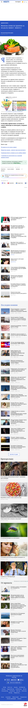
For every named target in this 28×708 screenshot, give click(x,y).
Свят (12, 321)
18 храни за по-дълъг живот (9, 147)
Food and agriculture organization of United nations (14, 111)
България (12, 312)
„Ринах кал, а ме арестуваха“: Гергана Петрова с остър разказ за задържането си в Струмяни (18, 378)
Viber (4, 183)
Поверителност (23, 697)
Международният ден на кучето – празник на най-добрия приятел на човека (18, 596)
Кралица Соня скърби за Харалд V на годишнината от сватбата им (18, 243)
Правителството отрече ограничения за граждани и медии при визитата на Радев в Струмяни (19, 387)
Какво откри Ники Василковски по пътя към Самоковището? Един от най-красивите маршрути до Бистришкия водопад (18, 606)
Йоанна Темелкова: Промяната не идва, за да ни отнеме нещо (18, 631)
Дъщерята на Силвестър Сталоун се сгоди (17, 622)
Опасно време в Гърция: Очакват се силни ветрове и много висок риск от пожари (18, 318)
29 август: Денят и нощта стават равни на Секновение (18, 438)
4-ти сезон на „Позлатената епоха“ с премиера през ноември (13, 477)
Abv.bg (4, 687)
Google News (20, 183)
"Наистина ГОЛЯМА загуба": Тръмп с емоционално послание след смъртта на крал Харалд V (18, 430)
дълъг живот (11, 169)
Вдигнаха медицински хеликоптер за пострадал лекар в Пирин (17, 362)
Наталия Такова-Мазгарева (7, 32)
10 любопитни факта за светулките (10, 538)
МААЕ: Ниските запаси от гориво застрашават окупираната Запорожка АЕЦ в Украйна (18, 235)
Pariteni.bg (24, 691)
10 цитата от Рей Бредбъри (8, 576)
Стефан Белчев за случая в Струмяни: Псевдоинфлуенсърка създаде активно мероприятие (19, 412)
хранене (3, 169)
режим (18, 169)
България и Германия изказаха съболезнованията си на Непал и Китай (18, 447)
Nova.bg (3, 689)
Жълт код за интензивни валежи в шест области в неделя (17, 656)
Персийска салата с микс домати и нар (11, 497)
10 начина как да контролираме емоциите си (13, 557)
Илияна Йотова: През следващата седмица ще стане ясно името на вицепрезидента (19, 665)
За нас (2, 697)
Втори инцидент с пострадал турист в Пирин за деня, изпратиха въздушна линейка (19, 310)
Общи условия (15, 697)
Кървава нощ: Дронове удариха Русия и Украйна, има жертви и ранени (19, 396)
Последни (18, 1)
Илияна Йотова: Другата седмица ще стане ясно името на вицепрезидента (19, 404)
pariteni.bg (12, 254)
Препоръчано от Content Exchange (20, 581)
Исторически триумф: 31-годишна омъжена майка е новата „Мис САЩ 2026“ (18, 227)
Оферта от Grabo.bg (14, 328)
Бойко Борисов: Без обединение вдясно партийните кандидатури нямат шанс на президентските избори (17, 353)
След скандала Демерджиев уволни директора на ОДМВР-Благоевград (18, 268)
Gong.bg (15, 687)
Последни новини (9, 305)
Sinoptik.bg (12, 691)
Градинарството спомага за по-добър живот (13, 153)
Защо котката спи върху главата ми (17, 259)
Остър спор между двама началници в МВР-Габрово (18, 343)
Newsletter (11, 183)
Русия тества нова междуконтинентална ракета (19, 292)
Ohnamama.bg (5, 691)
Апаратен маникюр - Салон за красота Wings (19, 326)
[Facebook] (14, 700)
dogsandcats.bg (13, 261)
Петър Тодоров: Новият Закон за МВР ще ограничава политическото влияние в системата (19, 421)
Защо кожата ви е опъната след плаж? (11, 519)
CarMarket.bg (18, 689)
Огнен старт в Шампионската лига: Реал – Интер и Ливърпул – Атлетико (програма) (19, 648)
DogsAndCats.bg (10, 689)
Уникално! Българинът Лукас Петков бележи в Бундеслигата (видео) (18, 639)
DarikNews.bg (22, 687)
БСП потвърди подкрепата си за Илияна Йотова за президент (18, 218)
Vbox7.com (9, 687)
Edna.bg (10, 692)
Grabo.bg (18, 691)
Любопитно (13, 336)
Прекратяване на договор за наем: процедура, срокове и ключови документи (18, 252)
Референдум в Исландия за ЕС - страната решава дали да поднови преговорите (19, 370)
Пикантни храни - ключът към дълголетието (13, 150)
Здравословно (4, 23)
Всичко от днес (14, 454)
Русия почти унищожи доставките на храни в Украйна (17, 277)
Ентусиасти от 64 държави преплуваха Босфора (18, 614)
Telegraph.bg (16, 692)
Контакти (19, 698)
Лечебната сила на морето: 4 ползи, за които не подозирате (19, 334)
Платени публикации (11, 698)
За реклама (8, 697)
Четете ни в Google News (15, 682)
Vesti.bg (6, 1)
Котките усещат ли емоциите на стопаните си (18, 587)
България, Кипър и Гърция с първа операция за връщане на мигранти (18, 285)
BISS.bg (24, 689)
